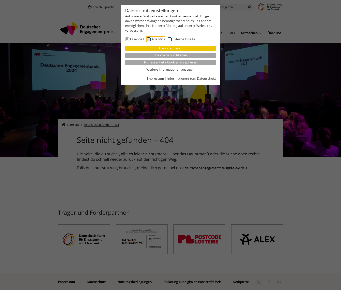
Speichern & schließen (170, 55)
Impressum (155, 78)
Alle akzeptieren (170, 48)
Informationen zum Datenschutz (191, 78)
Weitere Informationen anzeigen (170, 69)
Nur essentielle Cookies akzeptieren (170, 62)
